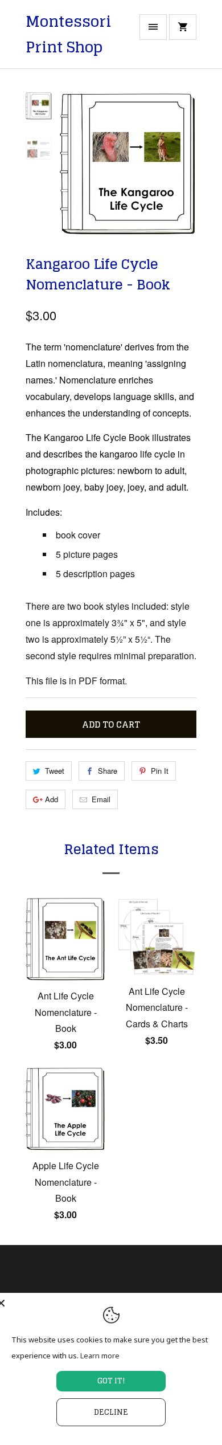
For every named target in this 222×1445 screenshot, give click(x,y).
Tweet (54, 770)
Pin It (159, 770)
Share (107, 770)
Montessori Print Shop (68, 34)
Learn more (100, 1355)
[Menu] (153, 27)
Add (51, 799)
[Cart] (182, 27)
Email (101, 799)
